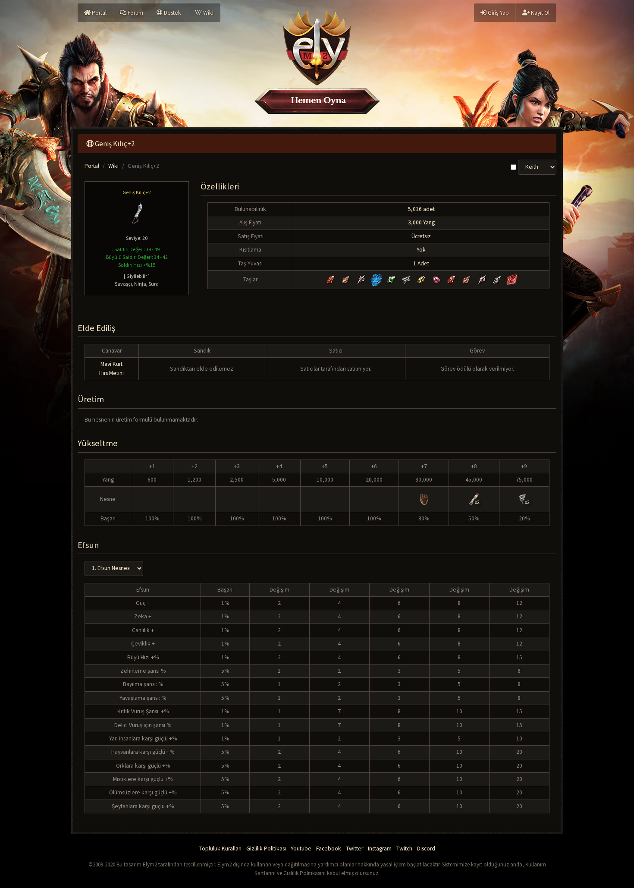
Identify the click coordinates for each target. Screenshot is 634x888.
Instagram (380, 848)
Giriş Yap (497, 12)
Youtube (301, 848)
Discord (426, 848)
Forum (134, 12)
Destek (172, 12)
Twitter (354, 848)
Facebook (328, 848)
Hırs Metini (111, 373)
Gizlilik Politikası (266, 848)
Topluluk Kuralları (220, 848)
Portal (99, 12)
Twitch (404, 848)
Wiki (207, 12)
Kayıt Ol (539, 12)
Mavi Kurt (111, 364)
